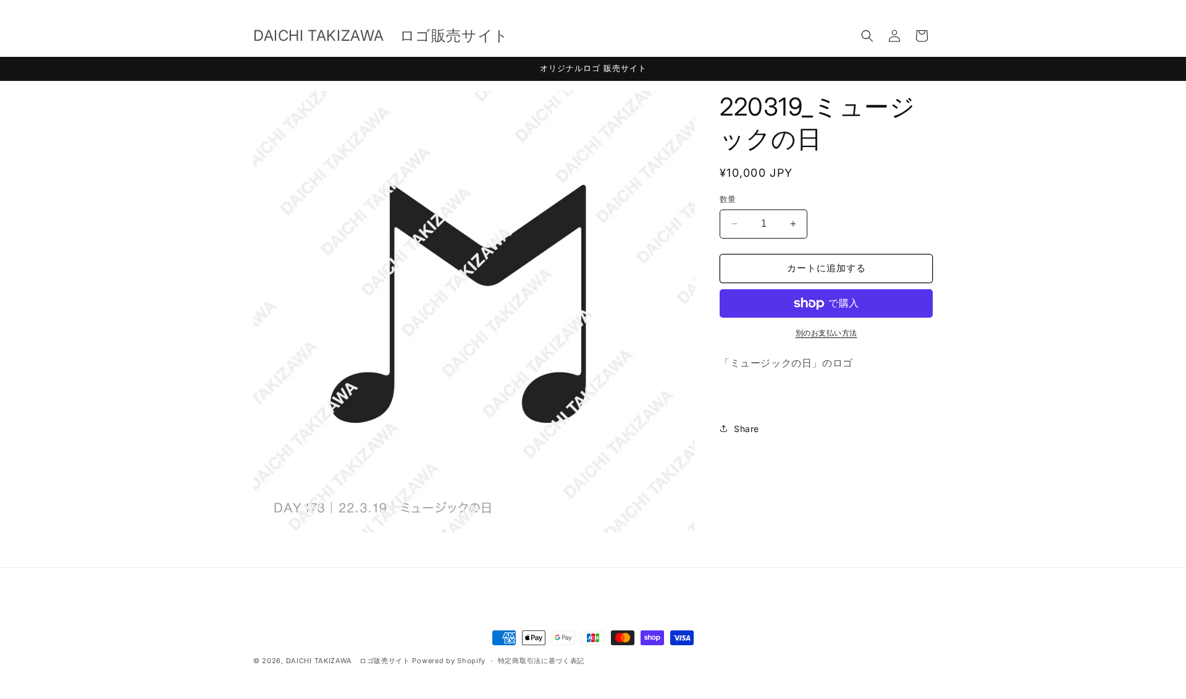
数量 (728, 199)
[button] (867, 35)
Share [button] (746, 428)
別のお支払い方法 (826, 332)
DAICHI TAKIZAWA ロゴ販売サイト (348, 660)
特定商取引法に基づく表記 (541, 660)
